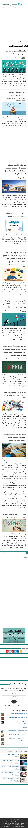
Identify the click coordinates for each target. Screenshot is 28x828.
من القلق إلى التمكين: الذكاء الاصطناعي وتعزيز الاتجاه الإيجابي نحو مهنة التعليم (10, 773)
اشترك (14, 701)
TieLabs (22, 826)
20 (10, 553)
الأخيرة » (25, 557)
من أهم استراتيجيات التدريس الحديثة (19, 713)
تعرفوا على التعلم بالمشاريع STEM (14, 514)
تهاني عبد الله (22, 358)
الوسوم (10, 751)
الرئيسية (25, 42)
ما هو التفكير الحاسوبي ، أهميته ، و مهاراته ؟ (17, 730)
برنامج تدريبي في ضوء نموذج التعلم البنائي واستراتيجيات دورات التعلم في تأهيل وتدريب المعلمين (14, 303)
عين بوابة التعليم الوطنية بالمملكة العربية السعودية (18, 726)
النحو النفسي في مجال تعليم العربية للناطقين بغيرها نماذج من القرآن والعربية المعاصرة (11, 779)
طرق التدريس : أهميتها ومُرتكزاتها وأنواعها (18, 743)
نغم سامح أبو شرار (21, 264)
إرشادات (4, 57)
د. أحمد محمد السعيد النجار (19, 98)
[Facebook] (18, 651)
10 (13, 553)
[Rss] (21, 651)
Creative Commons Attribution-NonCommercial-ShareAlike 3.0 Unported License (14, 822)
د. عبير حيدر (23, 440)
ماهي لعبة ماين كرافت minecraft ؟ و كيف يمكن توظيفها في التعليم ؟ (18, 739)
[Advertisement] (14, 24)
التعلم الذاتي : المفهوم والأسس (15, 213)
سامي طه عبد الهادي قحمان (19, 177)
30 (7, 553)
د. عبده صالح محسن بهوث (20, 310)
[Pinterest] (12, 651)
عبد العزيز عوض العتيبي (20, 396)
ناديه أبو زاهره (22, 216)
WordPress (12, 826)
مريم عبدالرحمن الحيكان (20, 57)
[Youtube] (7, 651)
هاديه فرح (23, 517)
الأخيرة (25, 751)
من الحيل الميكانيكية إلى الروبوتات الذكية (18, 734)
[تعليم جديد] (12, 5)
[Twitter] (15, 651)
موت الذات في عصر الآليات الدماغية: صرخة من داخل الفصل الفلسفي (11, 761)
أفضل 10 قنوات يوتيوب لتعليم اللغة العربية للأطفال (18, 718)
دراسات (5, 358)
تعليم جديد (24, 822)
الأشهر (20, 751)
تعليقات (15, 751)
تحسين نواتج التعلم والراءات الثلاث (14, 392)
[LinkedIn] (10, 651)
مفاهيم (23, 179)
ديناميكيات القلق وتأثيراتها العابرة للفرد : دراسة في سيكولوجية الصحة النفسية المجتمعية (10, 767)
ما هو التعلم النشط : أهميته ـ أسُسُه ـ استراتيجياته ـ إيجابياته (19, 722)
